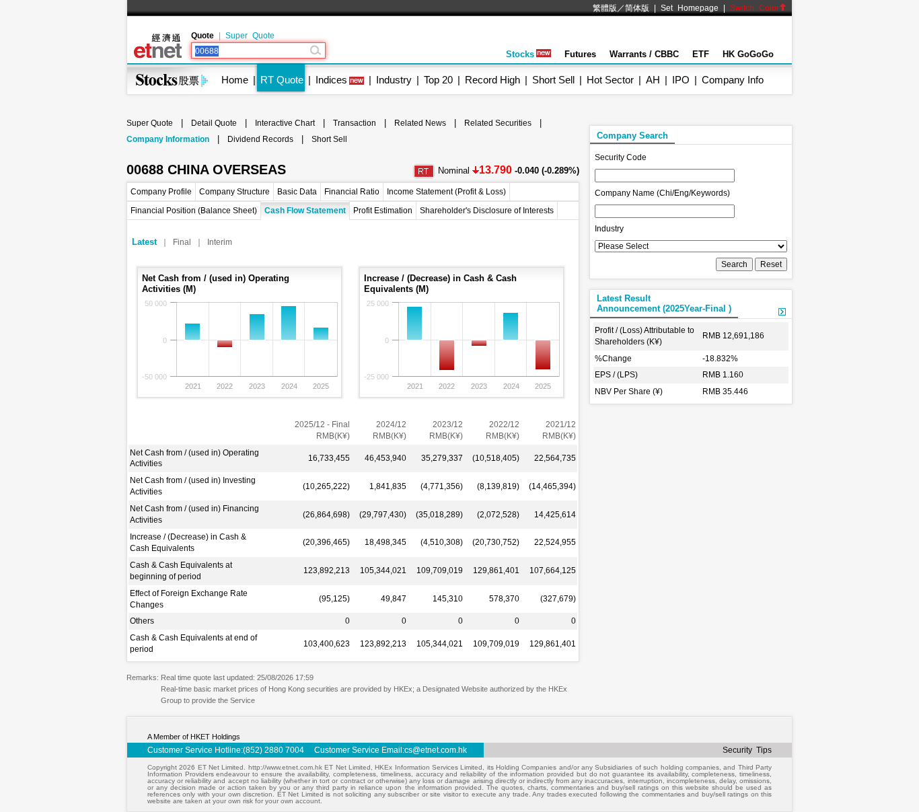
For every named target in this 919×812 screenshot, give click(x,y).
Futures (580, 54)
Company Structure (234, 191)
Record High (492, 79)
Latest (144, 242)
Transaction (354, 123)
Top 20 (438, 79)
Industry (394, 79)
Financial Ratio (351, 191)
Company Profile (161, 191)
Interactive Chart (285, 123)
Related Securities (497, 123)
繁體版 (605, 8)
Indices (331, 79)
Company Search (632, 136)
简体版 (637, 8)
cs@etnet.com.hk (435, 750)
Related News (420, 123)
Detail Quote (214, 123)
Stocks (520, 54)
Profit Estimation (382, 210)
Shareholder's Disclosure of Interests (487, 210)
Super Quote (249, 35)
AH (653, 79)
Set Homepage (690, 8)
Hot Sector (610, 79)
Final (182, 242)
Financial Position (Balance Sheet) (194, 210)
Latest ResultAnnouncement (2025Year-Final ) (664, 303)
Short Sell (553, 79)
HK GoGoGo (748, 54)
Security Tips (747, 750)
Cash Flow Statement (305, 210)
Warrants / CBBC (644, 54)
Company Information (167, 139)
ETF (700, 54)
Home (234, 79)
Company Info (733, 79)
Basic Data (297, 191)
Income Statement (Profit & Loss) (446, 191)
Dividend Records (260, 139)
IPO (681, 79)
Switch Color (754, 8)
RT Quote (281, 79)
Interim (219, 242)
